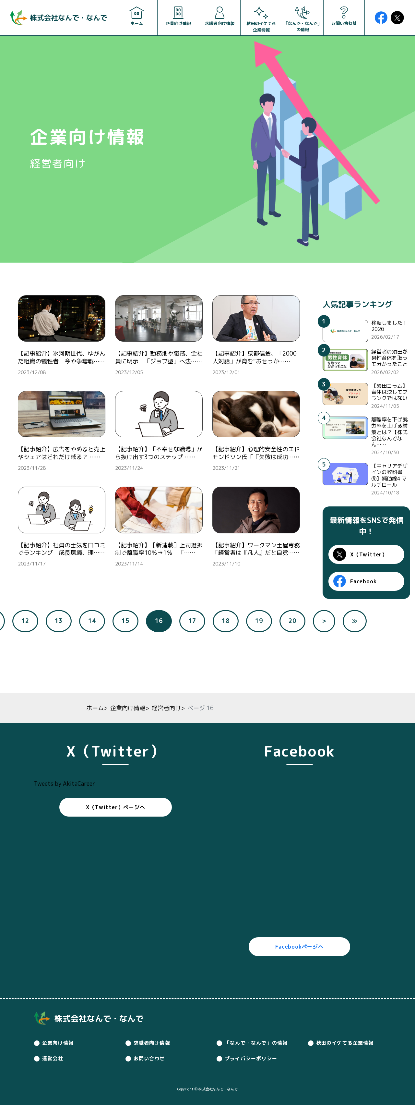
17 (192, 621)
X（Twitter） (368, 554)
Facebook (363, 581)
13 (59, 621)
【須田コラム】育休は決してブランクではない (389, 392)
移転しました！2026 (389, 326)
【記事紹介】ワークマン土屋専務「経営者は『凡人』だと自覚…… (256, 549)
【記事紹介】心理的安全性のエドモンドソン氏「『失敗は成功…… (256, 453)
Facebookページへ (299, 946)
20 (292, 621)
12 (25, 621)
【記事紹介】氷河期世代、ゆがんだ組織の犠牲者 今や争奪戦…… (61, 357)
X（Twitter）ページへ (115, 807)
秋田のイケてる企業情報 (345, 1042)
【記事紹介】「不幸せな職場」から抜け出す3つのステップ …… (159, 453)
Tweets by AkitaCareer (64, 784)
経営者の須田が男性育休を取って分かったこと (389, 358)
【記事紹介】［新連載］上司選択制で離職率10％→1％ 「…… (159, 549)
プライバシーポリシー (251, 1058)
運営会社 (52, 1058)
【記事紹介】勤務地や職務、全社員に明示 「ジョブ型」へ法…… (159, 357)
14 (92, 621)
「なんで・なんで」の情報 (256, 1042)
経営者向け (166, 708)
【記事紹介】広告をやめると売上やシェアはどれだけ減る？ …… (61, 453)
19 (259, 621)
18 (226, 621)
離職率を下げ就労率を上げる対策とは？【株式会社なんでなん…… (389, 432)
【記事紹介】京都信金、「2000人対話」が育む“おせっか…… (254, 357)
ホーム (95, 708)
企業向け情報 (127, 708)
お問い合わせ (149, 1058)
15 (125, 621)
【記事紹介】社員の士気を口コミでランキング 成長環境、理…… (61, 549)
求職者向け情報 (152, 1042)
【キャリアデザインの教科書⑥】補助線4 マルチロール (389, 475)
